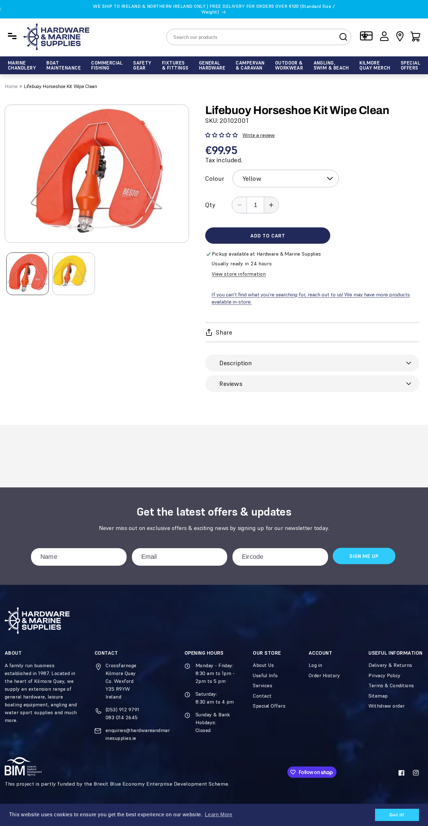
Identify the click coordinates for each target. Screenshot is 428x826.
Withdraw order (386, 706)
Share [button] (224, 332)
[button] (415, 36)
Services (262, 685)
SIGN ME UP (363, 556)
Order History (324, 675)
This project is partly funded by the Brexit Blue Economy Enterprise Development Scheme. (117, 784)
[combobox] (259, 36)
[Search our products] (343, 36)
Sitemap (378, 696)
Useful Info (265, 675)
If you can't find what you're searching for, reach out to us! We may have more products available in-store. (310, 298)
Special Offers (269, 706)
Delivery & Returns (390, 665)
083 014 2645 (122, 717)
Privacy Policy (384, 675)
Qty (210, 205)
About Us (263, 665)
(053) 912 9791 (122, 709)
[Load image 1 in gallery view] (27, 273)
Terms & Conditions (391, 685)
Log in (315, 665)
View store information (239, 274)
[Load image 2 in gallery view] (73, 273)
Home (11, 86)
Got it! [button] (396, 814)
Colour (214, 178)
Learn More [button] (218, 814)
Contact (262, 696)
